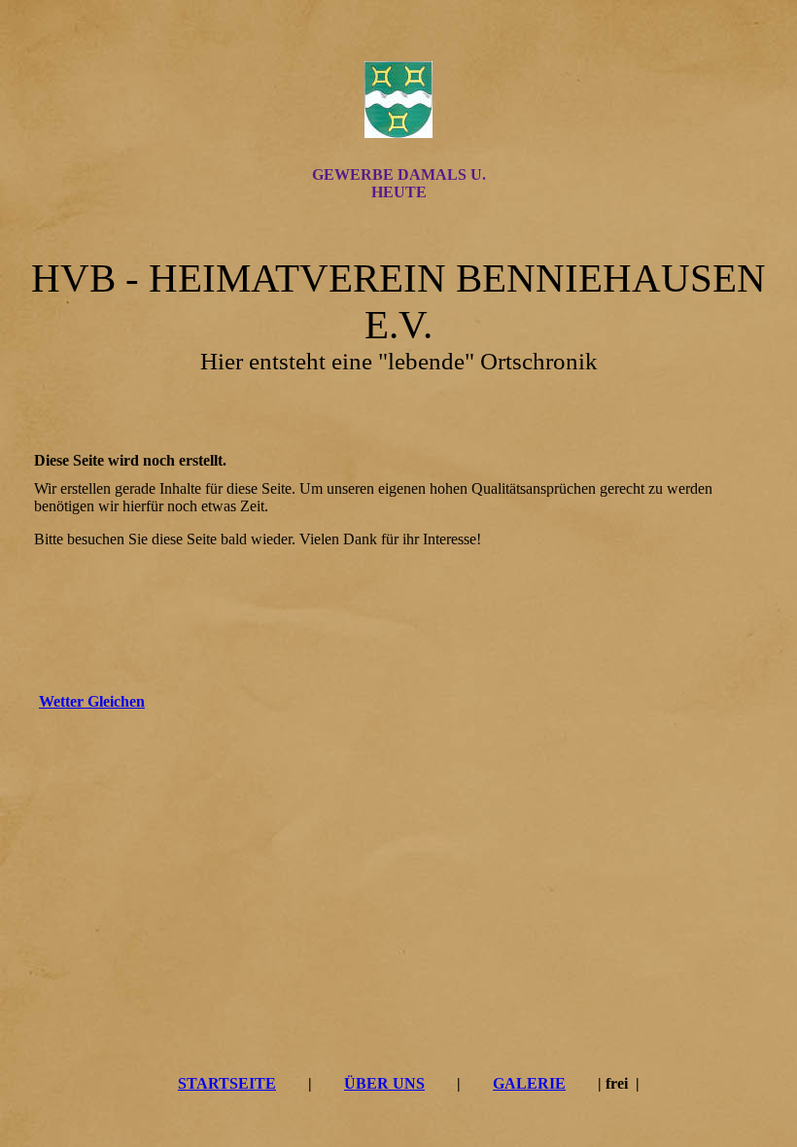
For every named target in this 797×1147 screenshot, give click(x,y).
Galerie (529, 1083)
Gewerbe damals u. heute (399, 183)
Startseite (227, 1083)
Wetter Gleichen (92, 701)
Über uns (384, 1083)
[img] (398, 100)
